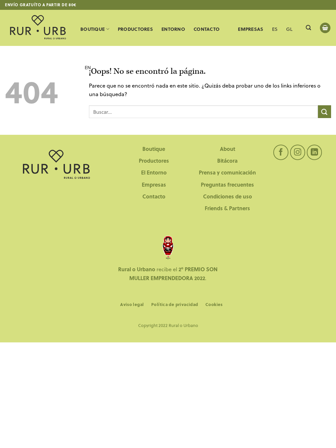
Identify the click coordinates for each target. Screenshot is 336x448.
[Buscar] (308, 27)
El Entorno (154, 172)
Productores (135, 29)
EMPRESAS (250, 29)
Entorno (173, 29)
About (227, 149)
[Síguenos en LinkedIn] (314, 152)
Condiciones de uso (227, 196)
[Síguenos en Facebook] (281, 152)
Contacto (207, 29)
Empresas (154, 184)
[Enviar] (324, 111)
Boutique (92, 29)
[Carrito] (325, 28)
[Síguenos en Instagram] (297, 152)
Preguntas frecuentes (227, 184)
